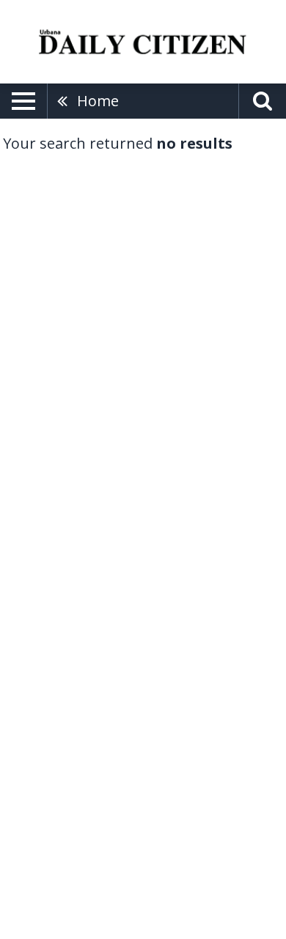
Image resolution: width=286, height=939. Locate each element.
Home (98, 101)
